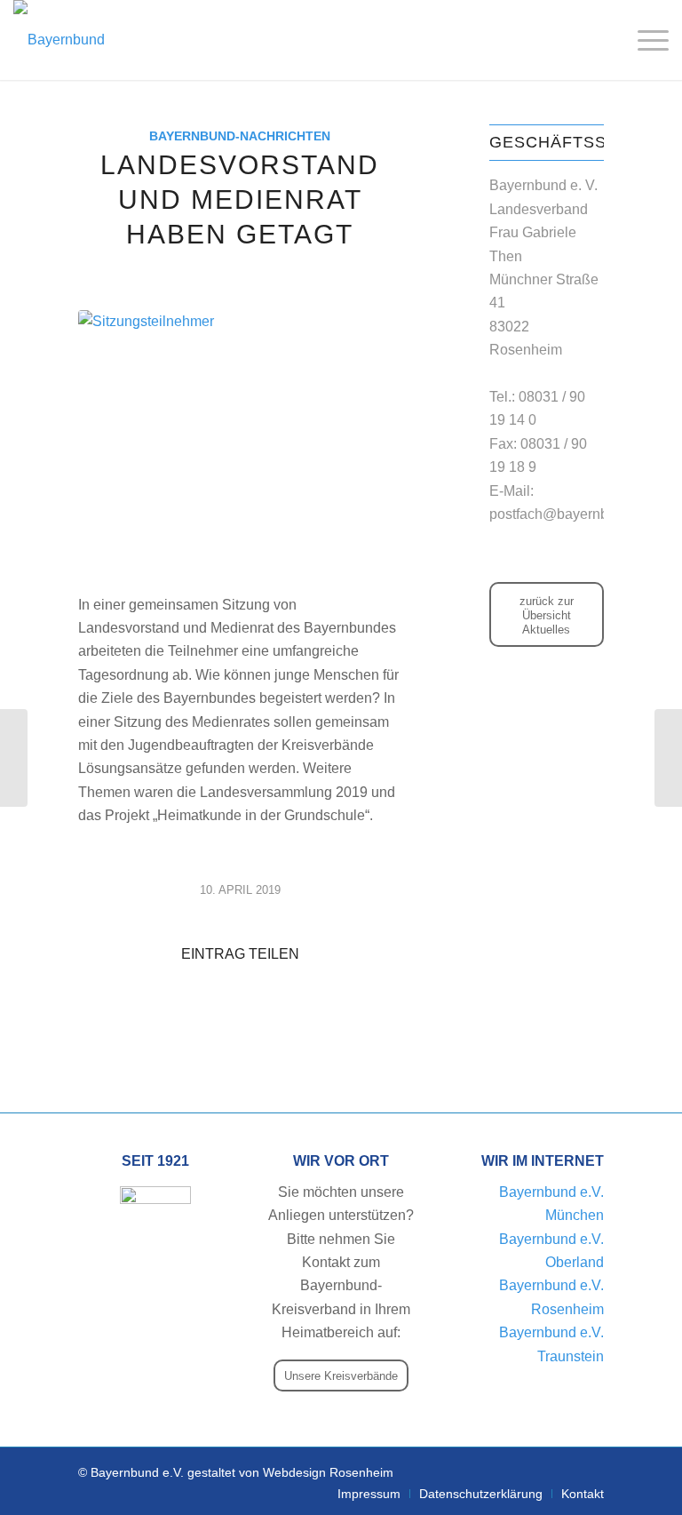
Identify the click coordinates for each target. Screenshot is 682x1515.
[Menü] (644, 40)
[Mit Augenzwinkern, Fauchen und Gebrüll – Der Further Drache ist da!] (14, 758)
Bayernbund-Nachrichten (239, 136)
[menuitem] (369, 1493)
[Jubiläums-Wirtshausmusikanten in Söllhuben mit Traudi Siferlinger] (668, 758)
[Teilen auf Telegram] (239, 1005)
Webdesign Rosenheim (328, 1472)
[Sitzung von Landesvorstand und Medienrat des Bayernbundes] (239, 441)
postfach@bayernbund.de (570, 514)
